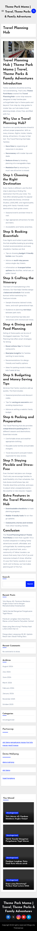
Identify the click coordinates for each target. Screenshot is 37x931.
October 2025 (8, 704)
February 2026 (8, 688)
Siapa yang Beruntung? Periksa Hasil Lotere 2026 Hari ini (17, 886)
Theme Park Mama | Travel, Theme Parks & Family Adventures (18, 12)
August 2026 (8, 666)
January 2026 (8, 694)
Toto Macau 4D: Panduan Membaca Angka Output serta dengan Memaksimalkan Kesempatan (16, 603)
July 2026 (7, 672)
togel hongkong (9, 778)
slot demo (6, 742)
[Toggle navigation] (2, 11)
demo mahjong (8, 762)
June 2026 (7, 677)
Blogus (30, 925)
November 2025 (9, 699)
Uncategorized (8, 720)
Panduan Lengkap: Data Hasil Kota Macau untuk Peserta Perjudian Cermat (17, 864)
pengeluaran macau (18, 742)
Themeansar (18, 928)
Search (6, 577)
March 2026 (7, 683)
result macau (13, 745)
